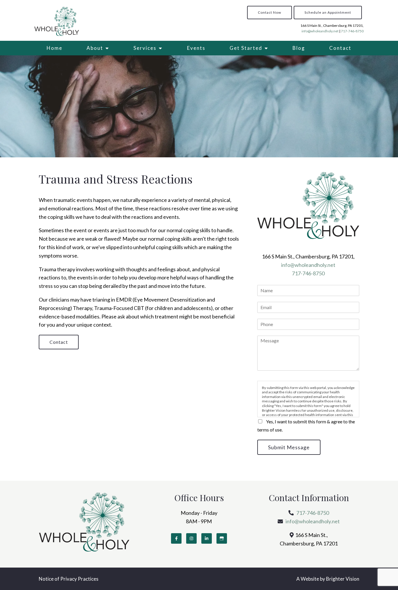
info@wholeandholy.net (320, 31)
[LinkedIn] (206, 538)
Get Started (246, 48)
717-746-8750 (352, 31)
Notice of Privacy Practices (68, 579)
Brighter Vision (342, 579)
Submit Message (289, 447)
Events (196, 48)
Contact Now (269, 12)
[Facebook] (176, 538)
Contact (340, 48)
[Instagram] (191, 538)
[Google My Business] (221, 538)
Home (54, 48)
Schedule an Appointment (327, 12)
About (95, 48)
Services (144, 48)
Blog (299, 48)
